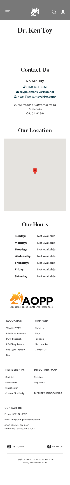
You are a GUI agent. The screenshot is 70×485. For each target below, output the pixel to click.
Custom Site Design (15, 393)
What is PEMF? (13, 328)
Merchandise (41, 344)
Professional (11, 382)
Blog (8, 355)
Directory (38, 377)
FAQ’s (37, 333)
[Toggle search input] (54, 12)
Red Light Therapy (15, 349)
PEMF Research (14, 338)
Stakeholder (11, 387)
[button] (35, 171)
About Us (39, 328)
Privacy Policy (29, 462)
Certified (9, 377)
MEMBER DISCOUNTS (48, 393)
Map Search (40, 382)
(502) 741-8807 (19, 414)
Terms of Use (41, 462)
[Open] (7, 11)
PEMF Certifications (16, 333)
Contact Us (40, 349)
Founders (39, 338)
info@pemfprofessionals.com (26, 419)
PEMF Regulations (15, 344)
